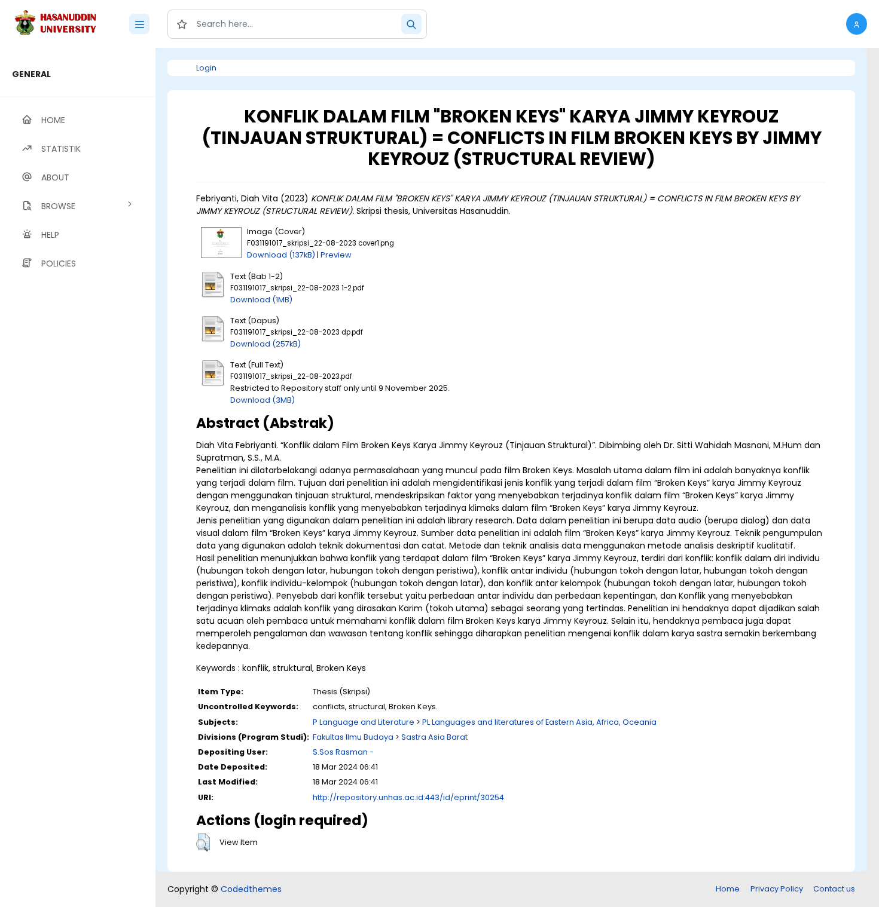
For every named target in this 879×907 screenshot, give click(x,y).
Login (206, 68)
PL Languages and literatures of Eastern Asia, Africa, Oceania (539, 722)
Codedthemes (251, 889)
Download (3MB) (262, 400)
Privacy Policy (776, 889)
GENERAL (31, 74)
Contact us (834, 889)
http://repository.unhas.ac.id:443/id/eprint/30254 (408, 797)
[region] (77, 477)
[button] (856, 24)
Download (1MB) (261, 300)
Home (728, 889)
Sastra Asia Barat (434, 737)
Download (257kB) (265, 344)
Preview (336, 255)
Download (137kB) (281, 255)
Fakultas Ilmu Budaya (353, 737)
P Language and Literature (363, 722)
